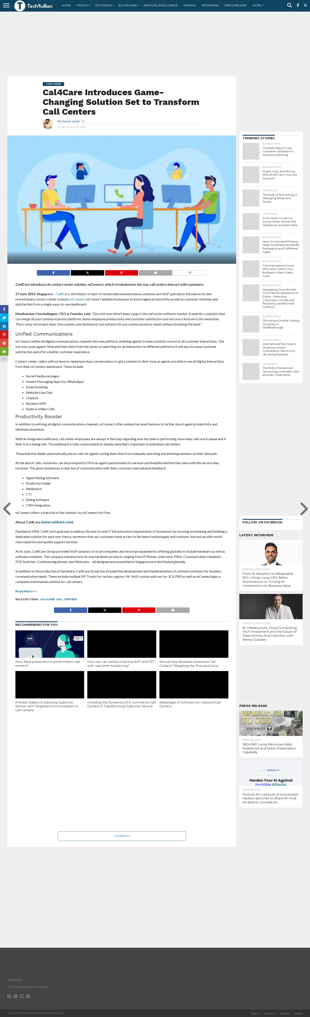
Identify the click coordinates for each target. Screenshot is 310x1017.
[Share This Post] (87, 272)
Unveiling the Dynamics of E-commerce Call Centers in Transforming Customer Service (121, 704)
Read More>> (26, 591)
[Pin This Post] (121, 272)
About (255, 1013)
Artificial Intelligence (161, 5)
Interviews (210, 5)
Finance (190, 5)
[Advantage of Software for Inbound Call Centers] (193, 691)
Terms (298, 1013)
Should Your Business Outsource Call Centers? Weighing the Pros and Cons (188, 664)
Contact (270, 1013)
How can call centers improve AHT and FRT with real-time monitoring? (120, 664)
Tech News (103, 5)
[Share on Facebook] (53, 272)
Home (66, 5)
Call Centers (66, 599)
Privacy (285, 1013)
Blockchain (127, 5)
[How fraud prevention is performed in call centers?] (49, 651)
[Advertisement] (155, 43)
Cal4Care (47, 599)
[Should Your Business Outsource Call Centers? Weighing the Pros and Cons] (193, 651)
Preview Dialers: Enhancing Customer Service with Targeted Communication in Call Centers (46, 706)
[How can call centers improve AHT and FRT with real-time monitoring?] (121, 651)
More (257, 5)
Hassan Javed (71, 121)
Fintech (83, 5)
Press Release (236, 5)
